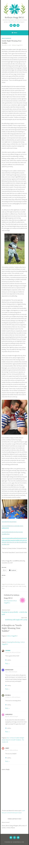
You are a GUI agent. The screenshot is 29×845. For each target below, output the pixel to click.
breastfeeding (9, 584)
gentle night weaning (7, 586)
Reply (6, 663)
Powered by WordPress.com (14, 842)
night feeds (15, 586)
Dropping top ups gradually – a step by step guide (14, 612)
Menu (15, 32)
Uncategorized (6, 38)
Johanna (7, 650)
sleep (3, 588)
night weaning (22, 586)
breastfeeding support (19, 584)
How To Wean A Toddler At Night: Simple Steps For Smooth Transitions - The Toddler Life (13, 740)
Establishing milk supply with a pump (16, 619)
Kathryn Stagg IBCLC (14, 17)
